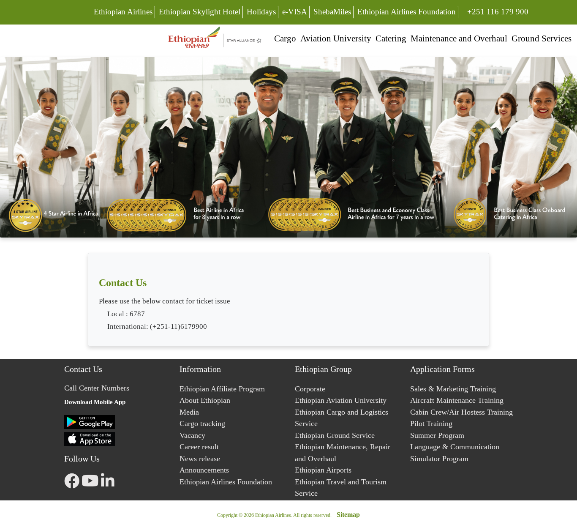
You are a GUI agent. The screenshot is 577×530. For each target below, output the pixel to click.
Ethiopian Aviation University (340, 400)
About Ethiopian (205, 400)
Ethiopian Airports (323, 470)
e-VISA (294, 11)
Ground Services (542, 38)
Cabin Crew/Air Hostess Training (461, 412)
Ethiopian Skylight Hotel (199, 11)
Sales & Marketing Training (453, 389)
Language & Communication (454, 447)
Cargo (285, 38)
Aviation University (335, 38)
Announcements (204, 470)
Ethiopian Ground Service (335, 435)
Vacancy (192, 435)
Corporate (310, 389)
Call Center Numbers (96, 388)
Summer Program (437, 435)
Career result (199, 447)
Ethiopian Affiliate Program (222, 389)
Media (189, 412)
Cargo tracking (202, 423)
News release (200, 458)
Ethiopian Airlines (123, 11)
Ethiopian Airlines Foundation (406, 11)
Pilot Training (431, 423)
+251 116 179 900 (497, 11)
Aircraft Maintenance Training (457, 400)
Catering (391, 38)
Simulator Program (439, 458)
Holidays (261, 11)
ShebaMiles (332, 11)
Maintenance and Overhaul (459, 38)
